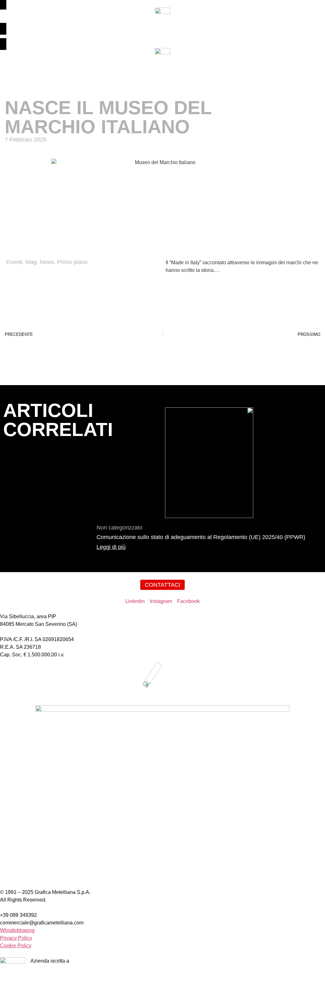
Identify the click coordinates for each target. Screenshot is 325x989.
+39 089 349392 (18, 915)
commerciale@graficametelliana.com (41, 922)
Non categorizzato (119, 527)
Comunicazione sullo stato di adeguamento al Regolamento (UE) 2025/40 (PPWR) (200, 537)
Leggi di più (111, 547)
